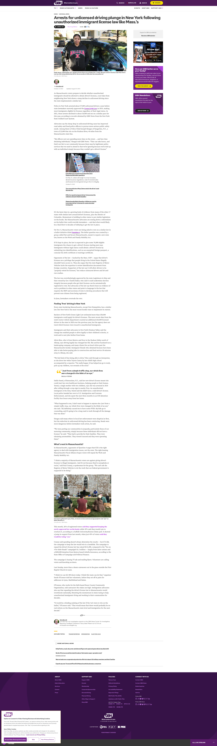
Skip (33, 739)
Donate (157, 3)
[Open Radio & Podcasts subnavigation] (75, 8)
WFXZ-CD (127, 704)
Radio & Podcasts (67, 8)
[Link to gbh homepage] (58, 3)
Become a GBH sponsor (148, 35)
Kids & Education (60, 683)
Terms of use (112, 680)
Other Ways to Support (88, 699)
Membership (85, 686)
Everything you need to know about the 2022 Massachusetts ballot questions (79, 174)
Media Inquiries (139, 686)
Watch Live (132, 3)
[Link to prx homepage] (122, 727)
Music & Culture (91, 8)
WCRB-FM (120, 707)
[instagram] (136, 698)
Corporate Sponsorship (88, 689)
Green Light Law (90, 109)
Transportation (74, 634)
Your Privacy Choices (108, 732)
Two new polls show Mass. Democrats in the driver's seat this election (82, 189)
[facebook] (147, 698)
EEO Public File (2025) (115, 696)
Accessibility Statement (115, 689)
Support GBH (156, 8)
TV (55, 8)
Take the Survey (143, 86)
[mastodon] (145, 704)
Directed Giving (86, 692)
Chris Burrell (59, 86)
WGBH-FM (111, 707)
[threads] (145, 698)
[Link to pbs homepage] (103, 727)
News (80, 8)
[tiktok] (138, 698)
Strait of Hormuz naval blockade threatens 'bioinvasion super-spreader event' (79, 653)
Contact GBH (139, 680)
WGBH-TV (111, 704)
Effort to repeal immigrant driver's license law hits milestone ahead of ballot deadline (81, 196)
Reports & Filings (113, 692)
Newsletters (138, 689)
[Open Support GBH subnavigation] (162, 8)
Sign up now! (142, 110)
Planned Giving (86, 696)
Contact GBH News (140, 683)
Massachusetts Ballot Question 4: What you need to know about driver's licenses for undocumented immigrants (81, 203)
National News (64, 14)
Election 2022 (96, 634)
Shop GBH (145, 8)
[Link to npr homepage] (112, 727)
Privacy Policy (112, 686)
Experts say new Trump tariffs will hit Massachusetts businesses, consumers (78, 664)
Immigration (85, 634)
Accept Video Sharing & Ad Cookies (15, 739)
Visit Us (137, 692)
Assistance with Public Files (116, 699)
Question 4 (76, 232)
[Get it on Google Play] (157, 60)
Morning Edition (72, 27)
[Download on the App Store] (148, 60)
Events (137, 8)
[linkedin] (149, 698)
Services (57, 686)
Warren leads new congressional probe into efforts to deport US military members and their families (85, 659)
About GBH (58, 680)
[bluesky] (143, 698)
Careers (57, 689)
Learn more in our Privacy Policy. (35, 735)
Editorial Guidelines (114, 683)
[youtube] (140, 698)
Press (56, 692)
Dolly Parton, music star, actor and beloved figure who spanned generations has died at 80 (82, 649)
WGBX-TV (119, 704)
